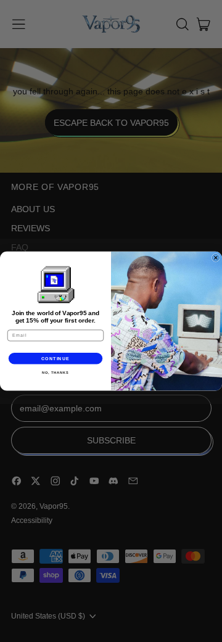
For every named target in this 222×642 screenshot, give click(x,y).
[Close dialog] (215, 257)
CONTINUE (55, 358)
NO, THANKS (55, 372)
